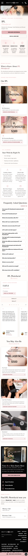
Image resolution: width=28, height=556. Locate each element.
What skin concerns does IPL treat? (11, 225)
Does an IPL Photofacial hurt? (9, 213)
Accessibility (23, 541)
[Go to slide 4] (14, 304)
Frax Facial (4, 368)
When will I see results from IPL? (10, 221)
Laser (16, 546)
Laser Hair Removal (6, 550)
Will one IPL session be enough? (10, 266)
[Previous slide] (2, 305)
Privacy (24, 539)
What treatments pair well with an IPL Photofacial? (11, 246)
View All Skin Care (14, 36)
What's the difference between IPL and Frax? (12, 242)
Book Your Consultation (14, 475)
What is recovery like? (8, 262)
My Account (18, 539)
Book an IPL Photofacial (14, 32)
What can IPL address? (8, 254)
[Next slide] (25, 305)
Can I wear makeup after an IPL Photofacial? (10, 234)
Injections (4, 544)
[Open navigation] (2, 2)
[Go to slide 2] (11, 304)
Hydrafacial (4, 432)
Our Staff (24, 531)
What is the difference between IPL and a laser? (12, 250)
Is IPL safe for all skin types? (9, 230)
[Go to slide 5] (16, 304)
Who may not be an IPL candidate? (10, 270)
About (19, 531)
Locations (24, 537)
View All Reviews (8, 293)
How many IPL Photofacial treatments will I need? (13, 209)
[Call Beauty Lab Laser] (25, 2)
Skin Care (10, 18)
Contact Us (24, 206)
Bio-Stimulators (12, 544)
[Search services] (22, 2)
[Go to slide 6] (18, 304)
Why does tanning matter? (9, 258)
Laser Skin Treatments (7, 548)
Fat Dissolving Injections (7, 546)
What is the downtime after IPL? (10, 217)
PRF (18, 544)
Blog (25, 533)
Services (4, 18)
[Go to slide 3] (13, 304)
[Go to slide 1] (9, 304)
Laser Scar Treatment (7, 400)
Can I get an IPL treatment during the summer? (11, 238)
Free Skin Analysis (22, 535)
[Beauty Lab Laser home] (12, 3)
